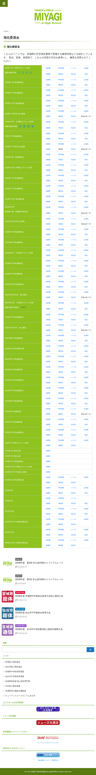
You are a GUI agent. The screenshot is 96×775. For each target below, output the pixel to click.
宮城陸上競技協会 (12, 662)
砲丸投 (73, 74)
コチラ (23, 307)
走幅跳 (48, 74)
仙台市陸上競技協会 (13, 666)
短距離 (48, 68)
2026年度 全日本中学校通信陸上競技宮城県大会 (39, 629)
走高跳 (86, 68)
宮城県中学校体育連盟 (14, 671)
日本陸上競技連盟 (12, 686)
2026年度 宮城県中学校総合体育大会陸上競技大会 (39, 596)
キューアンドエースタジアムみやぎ (20, 695)
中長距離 (61, 68)
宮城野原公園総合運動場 (15, 691)
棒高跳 (60, 74)
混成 (86, 74)
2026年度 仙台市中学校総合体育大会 (33, 612)
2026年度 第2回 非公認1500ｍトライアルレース (39, 562)
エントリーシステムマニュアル (48, 743)
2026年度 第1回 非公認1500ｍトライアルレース (39, 579)
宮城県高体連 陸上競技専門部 (17, 681)
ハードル (73, 68)
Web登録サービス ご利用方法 (48, 760)
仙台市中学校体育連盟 (14, 676)
